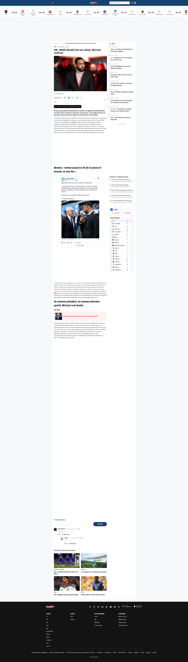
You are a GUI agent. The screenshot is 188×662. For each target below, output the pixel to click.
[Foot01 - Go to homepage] (50, 607)
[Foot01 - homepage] (94, 3)
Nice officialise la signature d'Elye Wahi (122, 93)
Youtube (130, 652)
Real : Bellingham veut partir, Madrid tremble (120, 67)
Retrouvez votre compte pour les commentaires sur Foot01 (81, 652)
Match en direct (122, 652)
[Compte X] (90, 607)
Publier (100, 524)
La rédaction (99, 652)
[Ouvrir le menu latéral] (53, 3)
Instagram (136, 652)
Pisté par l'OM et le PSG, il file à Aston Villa (121, 76)
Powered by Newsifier (94, 657)
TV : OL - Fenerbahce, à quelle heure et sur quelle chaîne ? (121, 110)
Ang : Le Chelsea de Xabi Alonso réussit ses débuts (122, 50)
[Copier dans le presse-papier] (81, 97)
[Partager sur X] (73, 97)
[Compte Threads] (119, 607)
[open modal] (135, 3)
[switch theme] (132, 3)
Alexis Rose (59, 93)
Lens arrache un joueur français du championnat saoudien (121, 101)
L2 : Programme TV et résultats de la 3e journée (121, 59)
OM (55, 47)
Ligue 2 (83, 569)
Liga (55, 592)
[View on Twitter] (98, 179)
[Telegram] (77, 97)
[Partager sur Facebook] (68, 97)
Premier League (59, 569)
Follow (76, 180)
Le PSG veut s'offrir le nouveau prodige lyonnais (121, 84)
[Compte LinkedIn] (102, 607)
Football (115, 652)
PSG (82, 592)
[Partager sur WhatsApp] (64, 97)
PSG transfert (108, 652)
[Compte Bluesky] (115, 607)
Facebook (148, 652)
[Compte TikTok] (106, 607)
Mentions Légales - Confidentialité (39, 652)
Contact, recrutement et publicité (57, 652)
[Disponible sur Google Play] (127, 606)
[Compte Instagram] (98, 607)
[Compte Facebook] (94, 607)
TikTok (142, 652)
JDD (55, 293)
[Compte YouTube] (111, 607)
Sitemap (154, 652)
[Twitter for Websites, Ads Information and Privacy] (98, 240)
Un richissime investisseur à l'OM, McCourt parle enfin (80, 316)
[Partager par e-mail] (55, 101)
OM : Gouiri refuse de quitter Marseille (120, 118)
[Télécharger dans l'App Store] (138, 606)
